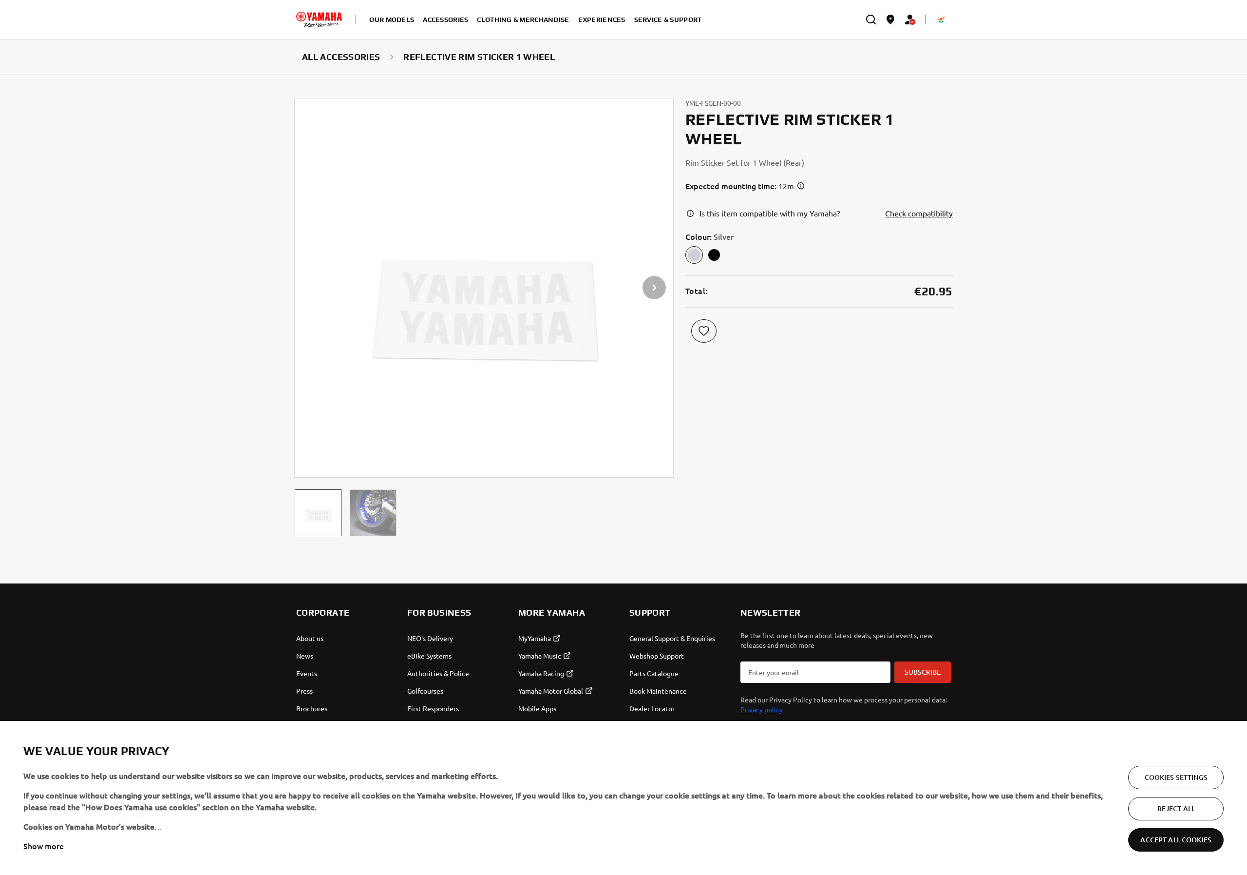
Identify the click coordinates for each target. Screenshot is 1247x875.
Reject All (1176, 808)
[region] (623, 798)
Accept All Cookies (1175, 839)
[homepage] (319, 19)
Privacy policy (761, 709)
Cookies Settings (1176, 777)
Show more (43, 845)
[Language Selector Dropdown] (941, 19)
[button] (318, 512)
